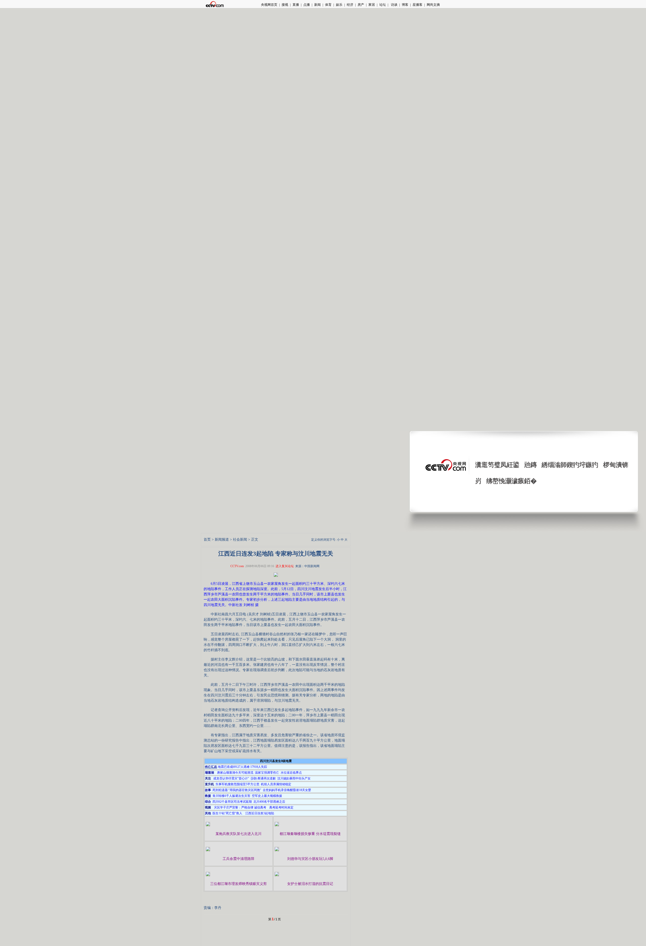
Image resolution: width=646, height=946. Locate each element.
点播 (306, 5)
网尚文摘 (433, 5)
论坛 (382, 5)
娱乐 (339, 5)
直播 (295, 5)
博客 (405, 5)
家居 (371, 5)
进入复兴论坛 (285, 566)
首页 (207, 539)
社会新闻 (240, 539)
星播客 (417, 5)
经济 (350, 5)
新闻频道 (222, 539)
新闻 (317, 5)
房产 (361, 5)
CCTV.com (237, 566)
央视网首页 (269, 5)
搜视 (285, 5)
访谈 (393, 5)
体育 (328, 5)
